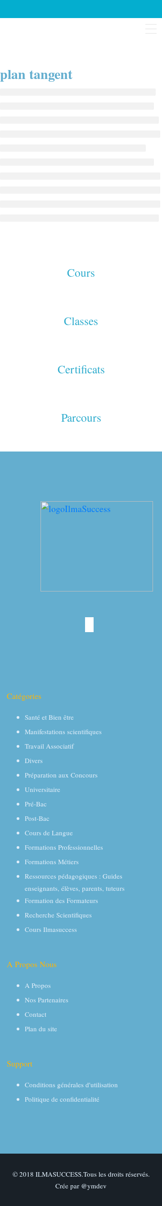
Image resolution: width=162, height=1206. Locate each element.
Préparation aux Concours (61, 774)
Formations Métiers (52, 861)
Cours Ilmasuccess (51, 929)
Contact (35, 1014)
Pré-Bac (36, 803)
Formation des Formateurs (61, 900)
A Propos (38, 985)
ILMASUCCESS (58, 1173)
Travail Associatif (49, 745)
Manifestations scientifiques (63, 731)
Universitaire (42, 789)
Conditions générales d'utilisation (71, 1084)
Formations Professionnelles (64, 847)
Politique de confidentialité (62, 1099)
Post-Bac (37, 818)
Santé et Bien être (49, 717)
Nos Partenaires (46, 999)
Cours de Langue (49, 832)
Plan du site (41, 1028)
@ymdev (94, 1185)
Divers (34, 760)
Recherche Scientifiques (58, 914)
